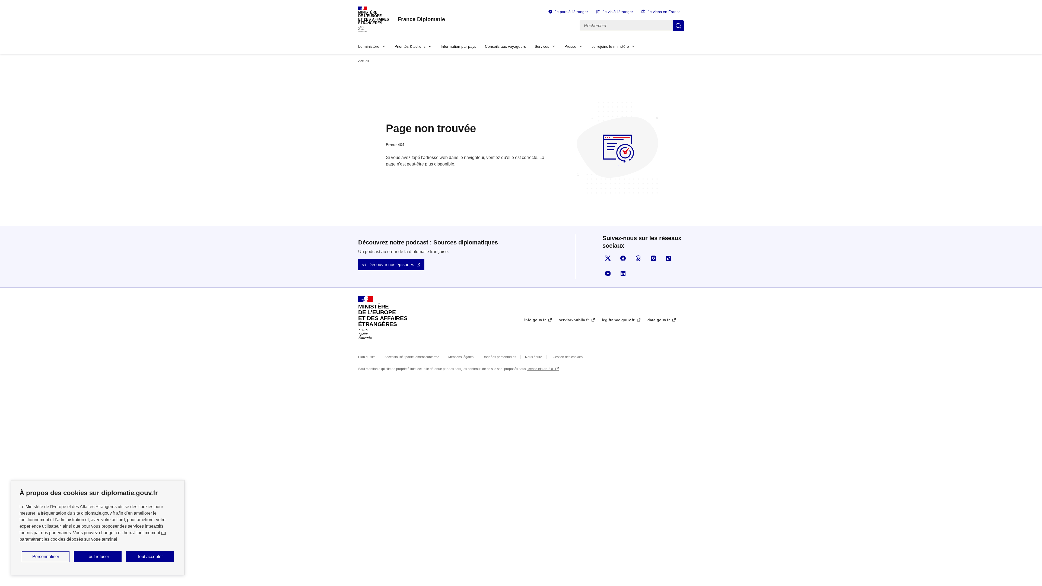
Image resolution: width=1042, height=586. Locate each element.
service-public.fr (574, 320)
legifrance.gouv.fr (619, 320)
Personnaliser (45, 556)
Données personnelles (499, 357)
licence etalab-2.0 (540, 369)
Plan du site (367, 357)
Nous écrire (533, 357)
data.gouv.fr (659, 320)
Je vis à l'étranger (618, 11)
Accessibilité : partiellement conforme (412, 357)
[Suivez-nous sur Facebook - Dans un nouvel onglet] (623, 258)
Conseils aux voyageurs (505, 46)
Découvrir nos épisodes (391, 264)
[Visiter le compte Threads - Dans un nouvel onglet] (638, 258)
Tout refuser (98, 556)
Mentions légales (461, 357)
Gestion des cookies (568, 357)
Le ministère (368, 46)
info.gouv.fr (535, 320)
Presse (570, 46)
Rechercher (678, 25)
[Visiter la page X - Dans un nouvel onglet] (607, 258)
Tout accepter (150, 556)
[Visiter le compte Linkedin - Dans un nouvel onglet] (623, 273)
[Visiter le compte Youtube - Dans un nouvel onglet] (607, 273)
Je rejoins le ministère (610, 46)
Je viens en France (664, 11)
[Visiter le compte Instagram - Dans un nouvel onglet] (653, 258)
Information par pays (458, 46)
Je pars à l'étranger (571, 11)
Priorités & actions (410, 46)
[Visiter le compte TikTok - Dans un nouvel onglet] (668, 258)
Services (542, 46)
